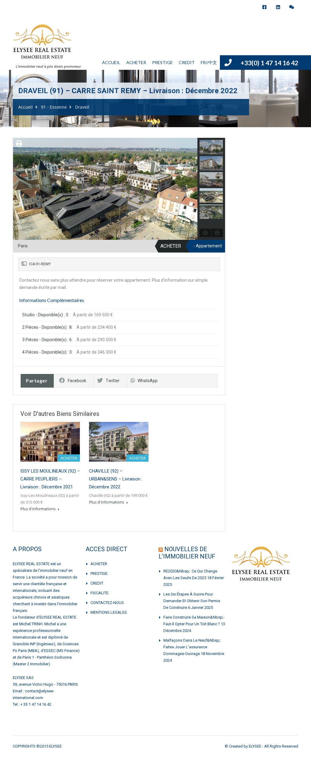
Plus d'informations (38, 508)
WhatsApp (148, 380)
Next (192, 188)
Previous (18, 188)
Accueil (25, 107)
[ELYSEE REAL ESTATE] (43, 44)
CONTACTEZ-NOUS (107, 602)
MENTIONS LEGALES (109, 612)
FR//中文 (209, 62)
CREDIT (187, 62)
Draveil (82, 107)
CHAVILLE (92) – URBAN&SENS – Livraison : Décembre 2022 (115, 479)
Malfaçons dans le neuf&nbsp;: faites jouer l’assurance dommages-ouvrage (192, 647)
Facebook (77, 380)
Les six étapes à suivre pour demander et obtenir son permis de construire (191, 601)
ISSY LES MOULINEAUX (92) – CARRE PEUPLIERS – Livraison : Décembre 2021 (50, 479)
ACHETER (136, 62)
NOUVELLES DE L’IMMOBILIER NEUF (187, 552)
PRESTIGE (162, 62)
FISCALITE (99, 593)
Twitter (113, 380)
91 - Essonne (54, 107)
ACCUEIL (111, 62)
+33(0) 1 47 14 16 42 (269, 62)
